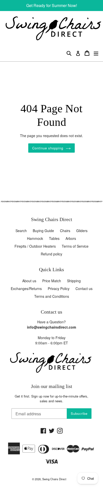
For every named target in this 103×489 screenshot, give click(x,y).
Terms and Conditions (51, 296)
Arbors (71, 238)
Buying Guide (43, 230)
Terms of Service (75, 246)
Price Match (51, 280)
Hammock (35, 238)
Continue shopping (48, 148)
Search (21, 230)
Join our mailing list (51, 386)
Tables (54, 238)
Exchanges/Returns (26, 288)
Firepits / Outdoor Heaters (35, 246)
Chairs (65, 230)
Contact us (84, 288)
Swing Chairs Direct (54, 479)
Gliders (82, 230)
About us (29, 280)
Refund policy (51, 253)
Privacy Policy (59, 288)
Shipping (74, 280)
